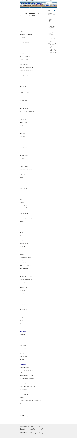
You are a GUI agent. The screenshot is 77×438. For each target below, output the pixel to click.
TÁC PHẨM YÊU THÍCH (50, 19)
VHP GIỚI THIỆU (40, 7)
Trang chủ (22, 0)
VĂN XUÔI (32, 7)
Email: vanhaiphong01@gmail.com (32, 0)
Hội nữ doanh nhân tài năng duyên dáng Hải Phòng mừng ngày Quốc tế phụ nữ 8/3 (53, 44)
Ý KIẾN (37, 7)
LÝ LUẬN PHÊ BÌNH (50, 15)
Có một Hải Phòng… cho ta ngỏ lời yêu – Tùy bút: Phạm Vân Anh (53, 47)
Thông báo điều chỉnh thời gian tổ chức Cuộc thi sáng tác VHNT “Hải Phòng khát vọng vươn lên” (53, 50)
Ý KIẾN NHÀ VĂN (49, 34)
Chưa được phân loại (50, 13)
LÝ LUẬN (29, 7)
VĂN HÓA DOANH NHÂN (50, 27)
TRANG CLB (35, 7)
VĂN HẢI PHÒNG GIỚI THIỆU (51, 26)
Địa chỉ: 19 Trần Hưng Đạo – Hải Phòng (40, 0)
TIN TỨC (25, 7)
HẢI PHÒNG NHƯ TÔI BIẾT (51, 14)
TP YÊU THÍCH (48, 7)
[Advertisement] (31, 10)
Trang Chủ (22, 7)
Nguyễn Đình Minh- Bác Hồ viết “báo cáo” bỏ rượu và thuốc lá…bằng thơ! (53, 41)
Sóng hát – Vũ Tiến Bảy (36, 421)
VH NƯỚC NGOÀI (44, 7)
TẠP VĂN (49, 20)
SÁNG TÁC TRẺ (52, 7)
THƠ (48, 21)
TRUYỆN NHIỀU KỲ (50, 25)
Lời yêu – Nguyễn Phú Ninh (29, 421)
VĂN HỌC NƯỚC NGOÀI (50, 28)
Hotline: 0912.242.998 (26, 0)
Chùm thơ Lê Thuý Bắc (23, 421)
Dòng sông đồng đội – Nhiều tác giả (43, 421)
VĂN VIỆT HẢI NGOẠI (50, 32)
